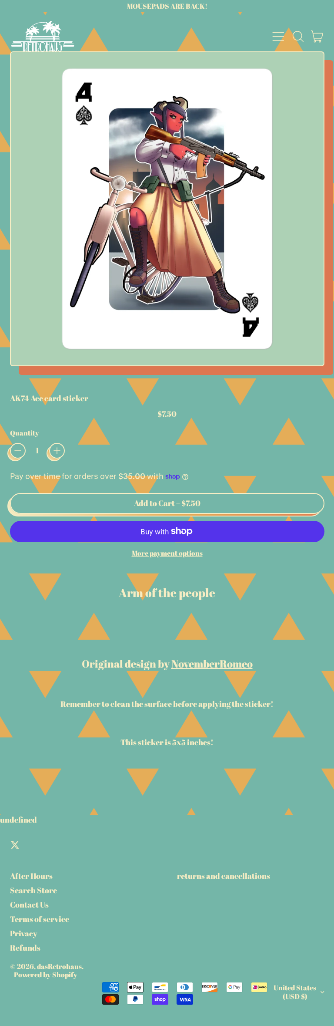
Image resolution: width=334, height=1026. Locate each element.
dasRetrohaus (59, 966)
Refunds (25, 947)
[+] (57, 451)
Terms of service (39, 919)
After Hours (31, 876)
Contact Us (29, 904)
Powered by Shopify (45, 974)
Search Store (33, 890)
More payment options (167, 553)
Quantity (24, 433)
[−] (18, 451)
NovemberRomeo (212, 664)
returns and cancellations (223, 876)
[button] (298, 37)
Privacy (23, 933)
